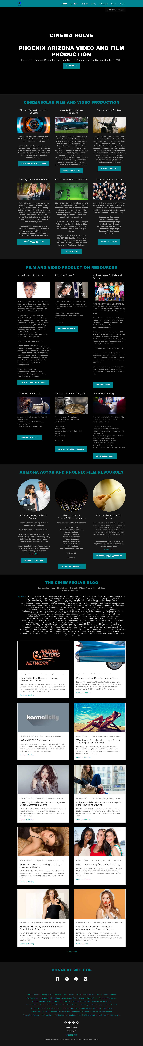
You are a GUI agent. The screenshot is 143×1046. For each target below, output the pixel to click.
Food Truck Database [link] (97, 618)
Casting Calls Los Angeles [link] (50, 611)
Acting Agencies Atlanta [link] (52, 596)
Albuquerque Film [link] (74, 604)
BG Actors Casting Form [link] (88, 998)
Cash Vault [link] (101, 609)
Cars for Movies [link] (89, 609)
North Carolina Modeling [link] (42, 629)
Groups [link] (71, 995)
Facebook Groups (109, 242)
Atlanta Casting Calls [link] (46, 605)
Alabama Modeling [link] (57, 604)
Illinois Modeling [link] (74, 620)
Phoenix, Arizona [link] (98, 629)
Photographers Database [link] (81, 1012)
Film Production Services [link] (84, 995)
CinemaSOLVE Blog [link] (93, 1008)
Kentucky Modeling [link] (33, 622)
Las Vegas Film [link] (102, 622)
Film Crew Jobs (71, 251)
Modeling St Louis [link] (117, 626)
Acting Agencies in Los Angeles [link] (62, 598)
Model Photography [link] (101, 624)
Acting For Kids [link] (37, 1008)
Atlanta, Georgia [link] (37, 607)
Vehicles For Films (71, 171)
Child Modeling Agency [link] (75, 615)
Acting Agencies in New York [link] (108, 598)
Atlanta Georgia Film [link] (64, 605)
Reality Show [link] (61, 631)
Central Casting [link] (109, 613)
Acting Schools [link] (113, 602)
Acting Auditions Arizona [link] (52, 600)
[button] (122, 4)
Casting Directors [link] (94, 613)
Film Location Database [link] (90, 617)
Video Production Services (33, 164)
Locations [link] (103, 4)
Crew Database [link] (73, 1005)
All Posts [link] (22, 596)
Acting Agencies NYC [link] (72, 596)
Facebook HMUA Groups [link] (101, 1001)
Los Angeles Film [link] (32, 624)
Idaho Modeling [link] (59, 620)
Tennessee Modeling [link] (98, 633)
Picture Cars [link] (30, 631)
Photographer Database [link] (116, 629)
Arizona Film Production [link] (40, 1012)
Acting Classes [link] (92, 600)
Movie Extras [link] (72, 628)
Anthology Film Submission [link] (109, 1015)
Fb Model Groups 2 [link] (62, 1001)
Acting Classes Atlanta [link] (109, 600)
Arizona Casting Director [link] (93, 604)
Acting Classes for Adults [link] (59, 602)
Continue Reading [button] (27, 695)
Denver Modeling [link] (49, 617)
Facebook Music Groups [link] (80, 1001)
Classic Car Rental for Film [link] (110, 615)
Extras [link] (61, 617)
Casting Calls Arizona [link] (30, 611)
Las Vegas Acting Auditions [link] (63, 622)
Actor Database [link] (27, 604)
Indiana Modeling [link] (90, 620)
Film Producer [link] (32, 618)
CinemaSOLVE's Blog (104, 456)
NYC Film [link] (82, 628)
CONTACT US (71, 66)
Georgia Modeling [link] (29, 620)
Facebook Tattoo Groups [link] (35, 1005)
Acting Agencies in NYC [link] (85, 598)
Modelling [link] (28, 628)
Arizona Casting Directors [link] (114, 604)
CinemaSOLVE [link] (92, 615)
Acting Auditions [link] (34, 600)
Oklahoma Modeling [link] (63, 629)
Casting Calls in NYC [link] (38, 613)
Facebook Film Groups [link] (107, 998)
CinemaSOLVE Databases (71, 566)
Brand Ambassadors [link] (60, 609)
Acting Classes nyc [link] (98, 602)
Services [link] (74, 4)
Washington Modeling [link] (116, 633)
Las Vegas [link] (47, 622)
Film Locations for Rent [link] (110, 617)
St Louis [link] (106, 631)
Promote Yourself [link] (110, 1005)
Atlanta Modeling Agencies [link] (100, 605)
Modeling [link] (115, 624)
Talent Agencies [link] (55, 633)
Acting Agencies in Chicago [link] (36, 598)
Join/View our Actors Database (34, 242)
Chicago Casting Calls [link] (55, 615)
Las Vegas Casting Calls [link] (85, 622)
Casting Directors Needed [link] (102, 1012)
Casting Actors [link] (32, 998)
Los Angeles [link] (115, 622)
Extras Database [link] (72, 617)
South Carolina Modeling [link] (91, 631)
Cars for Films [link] (76, 609)
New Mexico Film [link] (95, 628)
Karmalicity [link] (118, 620)
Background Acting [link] (89, 607)
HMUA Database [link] (46, 1015)
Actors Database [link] (41, 604)
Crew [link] (93, 4)
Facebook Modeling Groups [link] (43, 1001)
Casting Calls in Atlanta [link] (115, 611)
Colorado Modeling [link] (33, 617)
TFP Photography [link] (39, 633)
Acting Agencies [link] (34, 596)
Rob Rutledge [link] (73, 631)
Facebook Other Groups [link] (56, 1005)
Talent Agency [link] (69, 633)
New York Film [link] (25, 629)
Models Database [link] (40, 628)
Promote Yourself (66, 329)
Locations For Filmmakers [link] (50, 998)
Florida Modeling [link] (80, 618)
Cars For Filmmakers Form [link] (106, 995)
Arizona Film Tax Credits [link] (60, 1012)
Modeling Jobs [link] (80, 626)
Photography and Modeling (33, 382)
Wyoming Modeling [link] (72, 635)
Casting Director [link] (78, 613)
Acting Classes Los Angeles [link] (36, 602)
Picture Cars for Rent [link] (46, 631)
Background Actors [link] (106, 607)
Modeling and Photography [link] (91, 1005)
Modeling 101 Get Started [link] (87, 1015)
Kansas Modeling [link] (105, 620)
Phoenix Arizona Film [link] (81, 629)
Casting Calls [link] (113, 609)
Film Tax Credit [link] (46, 618)
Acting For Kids (103, 385)
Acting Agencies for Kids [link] (92, 596)
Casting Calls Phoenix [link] (70, 611)
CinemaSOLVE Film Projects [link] (74, 1008)
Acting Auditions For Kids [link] (74, 600)
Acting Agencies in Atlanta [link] (114, 596)
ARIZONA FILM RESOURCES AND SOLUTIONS (109, 556)
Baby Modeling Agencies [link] (69, 607)
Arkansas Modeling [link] (28, 605)
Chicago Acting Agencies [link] (35, 615)
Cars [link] (113, 4)
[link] (19, 3)
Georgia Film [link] (113, 618)
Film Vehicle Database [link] (63, 618)
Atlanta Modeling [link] (80, 605)
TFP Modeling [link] (25, 633)
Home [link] (64, 4)
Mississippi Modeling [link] (67, 624)
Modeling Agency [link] (45, 626)
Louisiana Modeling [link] (49, 624)
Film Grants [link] (107, 1008)
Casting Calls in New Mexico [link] (59, 613)
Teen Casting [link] (82, 633)
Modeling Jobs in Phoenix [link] (98, 626)
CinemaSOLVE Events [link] (52, 1008)
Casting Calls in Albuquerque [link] (92, 611)
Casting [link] (84, 4)
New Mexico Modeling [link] (113, 628)
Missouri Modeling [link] (84, 624)
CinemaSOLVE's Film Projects (71, 449)
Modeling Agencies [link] (28, 626)
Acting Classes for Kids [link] (79, 602)
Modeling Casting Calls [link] (63, 626)
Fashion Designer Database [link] (65, 1015)
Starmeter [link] (116, 631)
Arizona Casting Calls (34, 561)
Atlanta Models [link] (119, 605)
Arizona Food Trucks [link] (31, 1015)
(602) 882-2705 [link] (115, 9)
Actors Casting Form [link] (69, 998)
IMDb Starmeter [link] (44, 620)
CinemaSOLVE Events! (30, 437)
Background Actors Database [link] (39, 609)
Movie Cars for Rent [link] (57, 628)
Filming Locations (109, 168)
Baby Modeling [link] (52, 607)
